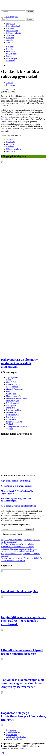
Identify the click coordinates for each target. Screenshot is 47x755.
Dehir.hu (4, 119)
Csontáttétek (11, 382)
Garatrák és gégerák (14, 389)
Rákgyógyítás (23, 5)
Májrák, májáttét (13, 403)
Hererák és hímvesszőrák (16, 398)
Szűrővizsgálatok (13, 26)
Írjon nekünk (11, 734)
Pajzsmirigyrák (12, 415)
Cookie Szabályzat (14, 739)
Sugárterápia (11, 54)
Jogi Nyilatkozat (13, 732)
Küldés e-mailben (13, 149)
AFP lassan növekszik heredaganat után (18, 506)
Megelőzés (10, 24)
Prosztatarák (11, 419)
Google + (10, 144)
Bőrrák (9, 380)
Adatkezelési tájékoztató (16, 737)
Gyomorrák (11, 394)
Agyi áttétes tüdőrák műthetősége (16, 481)
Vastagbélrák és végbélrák (17, 426)
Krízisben (10, 38)
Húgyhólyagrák (12, 401)
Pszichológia (11, 58)
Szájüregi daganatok (14, 422)
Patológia (10, 56)
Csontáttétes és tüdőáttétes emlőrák (16, 486)
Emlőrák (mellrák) (13, 384)
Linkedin (10, 147)
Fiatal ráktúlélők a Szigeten (19, 591)
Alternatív (10, 42)
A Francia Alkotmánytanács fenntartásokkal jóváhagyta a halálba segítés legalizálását (19, 550)
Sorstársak (10, 35)
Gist (8, 391)
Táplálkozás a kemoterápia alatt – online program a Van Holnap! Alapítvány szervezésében (22, 683)
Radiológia (10, 61)
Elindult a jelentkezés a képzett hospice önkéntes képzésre (22, 652)
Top (2, 753)
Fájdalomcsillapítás (14, 33)
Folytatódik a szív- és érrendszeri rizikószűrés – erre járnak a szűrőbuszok (23, 620)
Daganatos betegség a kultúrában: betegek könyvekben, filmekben (23, 716)
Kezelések (10, 28)
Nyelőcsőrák (11, 412)
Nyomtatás (10, 151)
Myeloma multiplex (14, 410)
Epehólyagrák (12, 387)
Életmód (9, 49)
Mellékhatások (12, 31)
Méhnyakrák (11, 405)
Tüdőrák (9, 424)
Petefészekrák (12, 417)
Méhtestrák (10, 408)
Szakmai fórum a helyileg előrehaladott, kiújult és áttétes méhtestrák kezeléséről (21, 559)
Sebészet (9, 47)
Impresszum (11, 730)
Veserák (9, 429)
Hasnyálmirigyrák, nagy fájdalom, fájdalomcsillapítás (16, 499)
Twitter (9, 140)
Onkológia (10, 51)
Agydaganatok (12, 377)
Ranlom (23, 748)
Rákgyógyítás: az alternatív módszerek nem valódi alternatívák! (19, 363)
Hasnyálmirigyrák (13, 396)
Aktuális (9, 40)
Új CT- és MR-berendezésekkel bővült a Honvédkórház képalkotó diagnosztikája (17, 545)
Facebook (10, 142)
